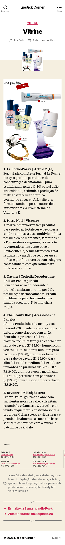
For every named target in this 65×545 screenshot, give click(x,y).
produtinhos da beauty (22, 487)
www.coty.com (7, 455)
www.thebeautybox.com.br (44, 464)
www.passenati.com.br (10, 464)
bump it (13, 479)
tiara (11, 490)
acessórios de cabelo (21, 475)
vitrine (32, 22)
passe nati (54, 483)
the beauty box (46, 487)
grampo (13, 483)
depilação (25, 479)
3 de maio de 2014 (44, 40)
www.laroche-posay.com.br (44, 455)
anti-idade (42, 475)
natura (43, 483)
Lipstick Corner (32, 7)
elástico (54, 479)
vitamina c (21, 490)
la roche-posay (28, 483)
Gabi (21, 40)
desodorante (40, 479)
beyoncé (55, 475)
